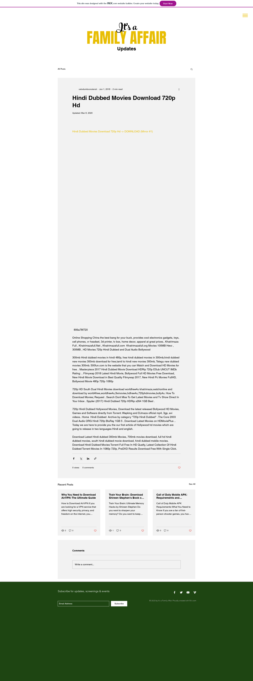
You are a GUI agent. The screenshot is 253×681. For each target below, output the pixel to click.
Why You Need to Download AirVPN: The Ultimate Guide (78, 496)
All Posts (61, 69)
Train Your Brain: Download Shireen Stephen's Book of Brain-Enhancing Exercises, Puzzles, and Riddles (126, 496)
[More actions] (179, 89)
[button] (245, 15)
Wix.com (192, 600)
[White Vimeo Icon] (194, 592)
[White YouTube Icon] (188, 592)
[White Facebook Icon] (174, 592)
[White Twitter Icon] (181, 592)
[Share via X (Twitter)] (81, 458)
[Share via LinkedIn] (88, 458)
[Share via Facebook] (73, 458)
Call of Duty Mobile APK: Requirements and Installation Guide (171, 496)
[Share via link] (95, 458)
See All (192, 484)
